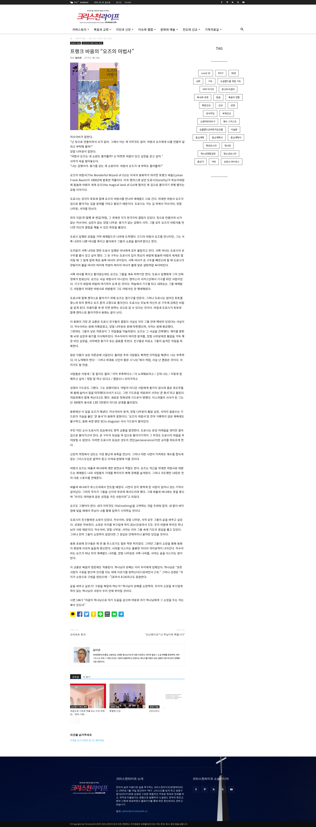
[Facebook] (221, 2)
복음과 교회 (101, 29)
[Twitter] (238, 2)
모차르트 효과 (78, 634)
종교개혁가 (217, 137)
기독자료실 (212, 29)
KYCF (221, 73)
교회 (198, 81)
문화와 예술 (167, 29)
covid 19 (205, 73)
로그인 (118, 2)
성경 (233, 105)
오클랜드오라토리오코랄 (211, 129)
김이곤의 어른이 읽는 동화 (92, 43)
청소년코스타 (230, 153)
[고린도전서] (167, 696)
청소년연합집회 (208, 153)
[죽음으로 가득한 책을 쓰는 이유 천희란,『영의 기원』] (88, 696)
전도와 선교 (190, 29)
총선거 (200, 161)
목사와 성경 (202, 97)
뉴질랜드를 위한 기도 (230, 81)
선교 (220, 105)
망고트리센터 (228, 89)
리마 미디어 (208, 89)
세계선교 (226, 113)
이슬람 (234, 129)
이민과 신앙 (123, 29)
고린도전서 (154, 711)
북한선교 (206, 105)
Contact (128, 2)
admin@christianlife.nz (135, 811)
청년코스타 (211, 145)
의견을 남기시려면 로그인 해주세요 (87, 740)
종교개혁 (200, 137)
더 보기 (86, 677)
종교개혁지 (236, 137)
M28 (233, 73)
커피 (214, 161)
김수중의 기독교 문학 (79, 707)
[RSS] (232, 2)
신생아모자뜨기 (207, 121)
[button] (242, 29)
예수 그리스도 (230, 121)
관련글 (75, 677)
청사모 (227, 145)
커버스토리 (79, 29)
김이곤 (78, 57)
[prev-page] (72, 721)
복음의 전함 (234, 97)
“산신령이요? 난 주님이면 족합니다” (165, 634)
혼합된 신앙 (115, 711)
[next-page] (77, 721)
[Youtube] (243, 2)
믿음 (218, 97)
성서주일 (210, 113)
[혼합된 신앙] (127, 696)
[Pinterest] (227, 2)
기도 (210, 81)
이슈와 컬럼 (145, 29)
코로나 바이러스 (231, 161)
